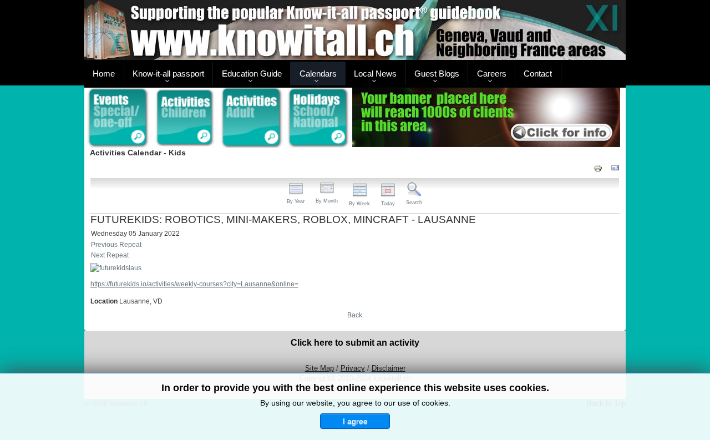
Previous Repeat (116, 245)
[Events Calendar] (117, 118)
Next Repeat (110, 255)
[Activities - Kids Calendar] (185, 118)
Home (104, 73)
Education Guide (252, 73)
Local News (375, 73)
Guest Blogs (436, 73)
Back (354, 315)
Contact (538, 73)
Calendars (318, 73)
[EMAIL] (615, 167)
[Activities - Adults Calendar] (252, 118)
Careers (491, 73)
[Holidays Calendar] (318, 118)
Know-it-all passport (168, 73)
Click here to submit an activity (355, 342)
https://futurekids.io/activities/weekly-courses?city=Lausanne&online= (194, 284)
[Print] (598, 167)
